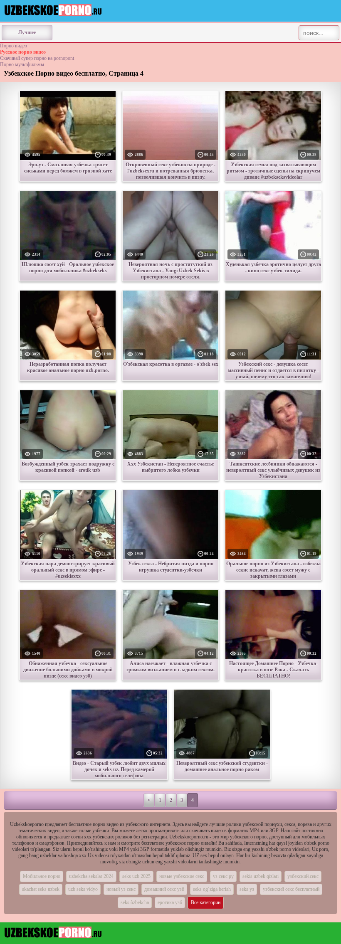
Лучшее (27, 32)
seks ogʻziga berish (212, 889)
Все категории (205, 902)
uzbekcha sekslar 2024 (91, 876)
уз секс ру (223, 876)
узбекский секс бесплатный (291, 889)
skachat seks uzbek (40, 889)
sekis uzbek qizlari (260, 876)
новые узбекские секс (181, 876)
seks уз (247, 889)
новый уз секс (121, 889)
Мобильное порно (41, 876)
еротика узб (170, 902)
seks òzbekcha (135, 902)
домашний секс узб (164, 889)
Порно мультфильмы (22, 64)
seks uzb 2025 (136, 876)
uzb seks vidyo (83, 889)
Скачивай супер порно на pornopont (37, 58)
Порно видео (13, 46)
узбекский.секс (303, 876)
